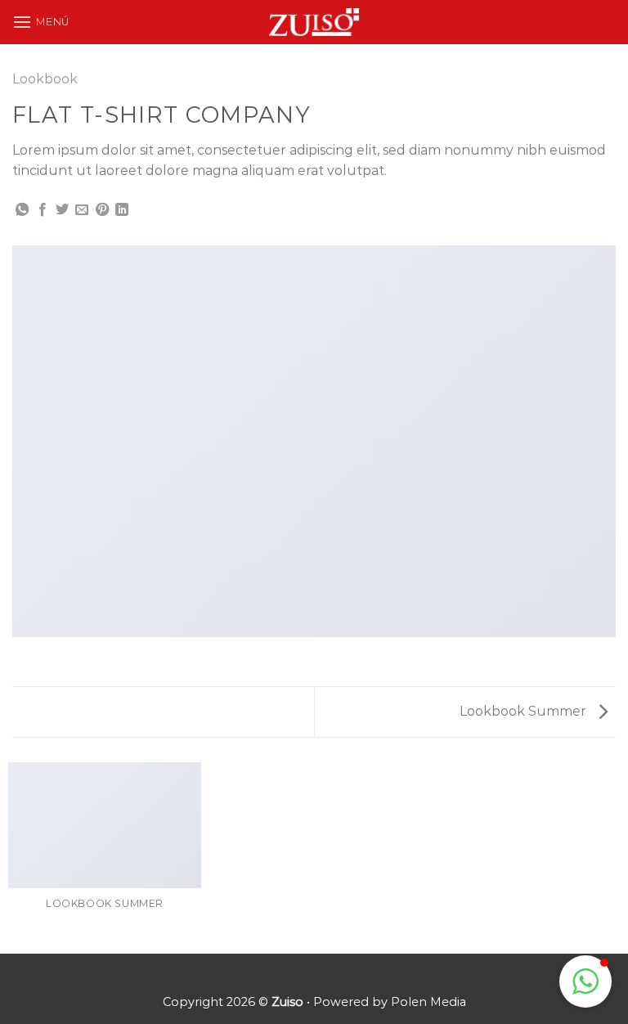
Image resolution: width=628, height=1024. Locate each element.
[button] (585, 981)
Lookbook (45, 79)
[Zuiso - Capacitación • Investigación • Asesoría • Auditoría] (314, 22)
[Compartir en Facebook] (42, 210)
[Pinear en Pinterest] (102, 210)
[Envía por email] (81, 210)
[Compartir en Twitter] (62, 210)
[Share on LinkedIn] (121, 210)
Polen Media (428, 1002)
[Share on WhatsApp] (22, 210)
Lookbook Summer (525, 711)
